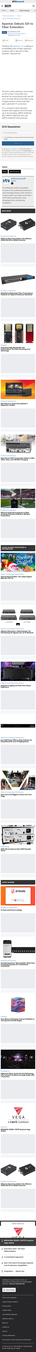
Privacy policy (6, 1306)
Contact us (5, 1327)
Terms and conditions (9, 1297)
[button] (2, 6)
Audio (12, 10)
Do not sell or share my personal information (16, 1340)
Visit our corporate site (17, 1284)
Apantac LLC (18, 46)
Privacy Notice (27, 151)
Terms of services (25, 149)
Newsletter (30, 40)
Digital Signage (24, 10)
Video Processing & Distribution (11, 18)
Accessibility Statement (9, 1314)
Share (6, 40)
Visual (18, 16)
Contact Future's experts (10, 1302)
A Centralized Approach (13, 1257)
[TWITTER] (12, 183)
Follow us (20, 40)
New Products (15, 172)
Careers (4, 1331)
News (4, 32)
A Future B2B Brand (8, 1335)
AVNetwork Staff (15, 32)
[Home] (18, 1)
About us (5, 1323)
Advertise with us (7, 1318)
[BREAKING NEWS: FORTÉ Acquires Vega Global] (18, 1236)
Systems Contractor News (17, 33)
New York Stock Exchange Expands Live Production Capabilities (18, 1264)
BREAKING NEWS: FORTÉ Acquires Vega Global (19, 1241)
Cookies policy (6, 1310)
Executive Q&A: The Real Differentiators (14, 1250)
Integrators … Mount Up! (14, 1271)
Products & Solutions (8, 16)
